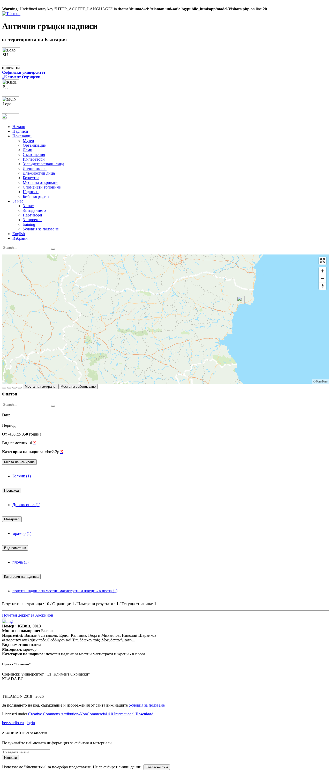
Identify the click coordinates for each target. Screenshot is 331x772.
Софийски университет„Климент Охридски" (24, 74)
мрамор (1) (21, 533)
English (18, 233)
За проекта (32, 220)
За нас (28, 206)
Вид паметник (15, 548)
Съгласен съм (157, 767)
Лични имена (35, 168)
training (29, 224)
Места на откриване (40, 182)
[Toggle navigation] (4, 119)
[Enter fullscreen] (322, 261)
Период (9, 425)
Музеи (28, 140)
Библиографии (36, 196)
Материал (12, 519)
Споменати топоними (42, 187)
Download (145, 714)
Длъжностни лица (39, 173)
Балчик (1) (21, 476)
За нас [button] (17, 201)
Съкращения (34, 154)
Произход (11, 490)
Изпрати (10, 758)
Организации (35, 145)
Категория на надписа (21, 577)
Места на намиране (40, 386)
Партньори (32, 215)
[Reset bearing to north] (322, 286)
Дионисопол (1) (26, 505)
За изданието (34, 210)
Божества (31, 178)
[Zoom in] (322, 271)
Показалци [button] (22, 136)
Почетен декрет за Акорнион (27, 615)
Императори (34, 159)
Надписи (20, 131)
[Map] (165, 319)
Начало (18, 126)
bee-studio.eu (13, 723)
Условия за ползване (41, 229)
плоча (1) (20, 562)
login (31, 723)
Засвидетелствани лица (43, 164)
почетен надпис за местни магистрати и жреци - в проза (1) (64, 591)
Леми (27, 150)
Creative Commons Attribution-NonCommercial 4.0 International (81, 714)
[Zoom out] (322, 278)
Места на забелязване (78, 386)
